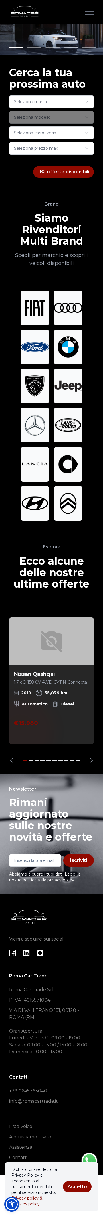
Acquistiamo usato (30, 1137)
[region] (51, 690)
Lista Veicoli (22, 1126)
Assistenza (20, 1147)
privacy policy (60, 880)
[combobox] (51, 101)
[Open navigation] (89, 11)
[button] (12, 1204)
